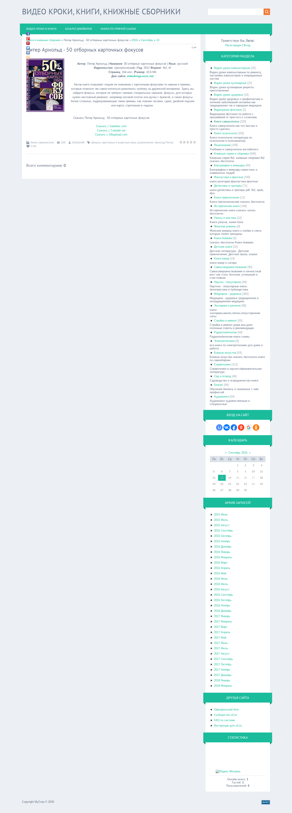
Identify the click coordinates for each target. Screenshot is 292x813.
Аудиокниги (221, 396)
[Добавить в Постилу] (28, 43)
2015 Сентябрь (223, 530)
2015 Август (222, 525)
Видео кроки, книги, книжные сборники (101, 11)
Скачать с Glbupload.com (111, 134)
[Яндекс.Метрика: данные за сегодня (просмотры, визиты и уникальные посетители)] (228, 771)
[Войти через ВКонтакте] (226, 427)
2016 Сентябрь (223, 594)
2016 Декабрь (223, 610)
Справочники (222, 364)
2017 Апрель (222, 632)
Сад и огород (222, 376)
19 (213, 483)
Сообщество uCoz (225, 714)
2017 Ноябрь (222, 669)
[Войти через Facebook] (234, 427)
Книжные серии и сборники (231, 153)
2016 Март (220, 562)
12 (213, 477)
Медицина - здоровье (228, 293)
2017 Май (220, 637)
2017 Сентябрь (223, 659)
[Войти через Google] (248, 427)
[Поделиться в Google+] (28, 38)
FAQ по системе (224, 720)
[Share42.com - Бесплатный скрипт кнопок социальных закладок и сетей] (28, 57)
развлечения (145, 142)
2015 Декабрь (223, 546)
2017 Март (220, 626)
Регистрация (233, 45)
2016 (135, 40)
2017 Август (222, 653)
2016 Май (220, 573)
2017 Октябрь (223, 664)
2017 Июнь (221, 643)
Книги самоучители (42, 142)
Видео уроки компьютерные (232, 68)
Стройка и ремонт (225, 320)
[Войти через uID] (219, 427)
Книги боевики (223, 238)
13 (157, 40)
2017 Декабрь (223, 675)
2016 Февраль (223, 557)
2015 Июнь (221, 514)
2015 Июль (221, 519)
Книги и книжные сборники (43, 40)
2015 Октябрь (223, 536)
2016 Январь (222, 552)
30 (245, 490)
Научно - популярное (227, 282)
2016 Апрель (222, 568)
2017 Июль (221, 648)
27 (221, 490)
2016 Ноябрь (222, 605)
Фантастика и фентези (228, 177)
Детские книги (223, 246)
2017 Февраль (223, 621)
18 (261, 477)
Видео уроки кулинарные (230, 83)
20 (221, 483)
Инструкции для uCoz (228, 725)
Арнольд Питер (164, 142)
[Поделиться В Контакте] (28, 52)
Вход (247, 45)
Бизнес (218, 384)
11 (261, 471)
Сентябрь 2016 (237, 452)
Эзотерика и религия (227, 305)
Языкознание (222, 145)
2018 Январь (222, 680)
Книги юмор (221, 258)
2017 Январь (222, 616)
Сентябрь (147, 40)
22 (237, 483)
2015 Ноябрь (222, 541)
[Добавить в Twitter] (28, 48)
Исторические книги (227, 206)
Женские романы (225, 226)
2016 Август (222, 589)
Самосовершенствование (230, 267)
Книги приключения (226, 197)
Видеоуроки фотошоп (228, 109)
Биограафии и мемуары (229, 165)
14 (229, 477)
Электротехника (224, 340)
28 (229, 490)
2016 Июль (221, 584)
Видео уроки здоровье (228, 94)
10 (253, 471)
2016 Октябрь (223, 600)
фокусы (96, 142)
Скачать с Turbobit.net (111, 130)
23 (245, 483)
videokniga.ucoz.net (140, 76)
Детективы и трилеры (228, 185)
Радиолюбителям (225, 332)
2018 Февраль (223, 685)
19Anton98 (78, 142)
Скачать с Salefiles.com (111, 126)
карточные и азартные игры (119, 142)
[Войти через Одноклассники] (256, 427)
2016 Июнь (221, 578)
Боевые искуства (225, 352)
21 (229, 483)
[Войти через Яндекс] (241, 427)
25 (261, 483)
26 (213, 490)
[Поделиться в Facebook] (28, 34)
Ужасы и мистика (225, 217)
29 (237, 490)
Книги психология (225, 133)
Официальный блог (226, 709)
